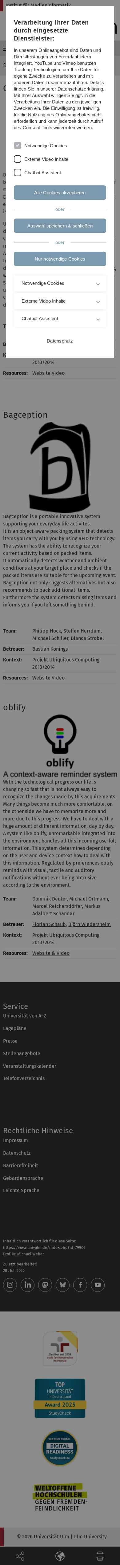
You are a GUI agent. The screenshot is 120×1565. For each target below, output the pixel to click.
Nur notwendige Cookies (60, 258)
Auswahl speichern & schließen (60, 225)
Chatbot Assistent (42, 172)
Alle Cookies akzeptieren (60, 192)
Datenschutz (60, 340)
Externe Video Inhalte (46, 159)
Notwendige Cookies (45, 145)
